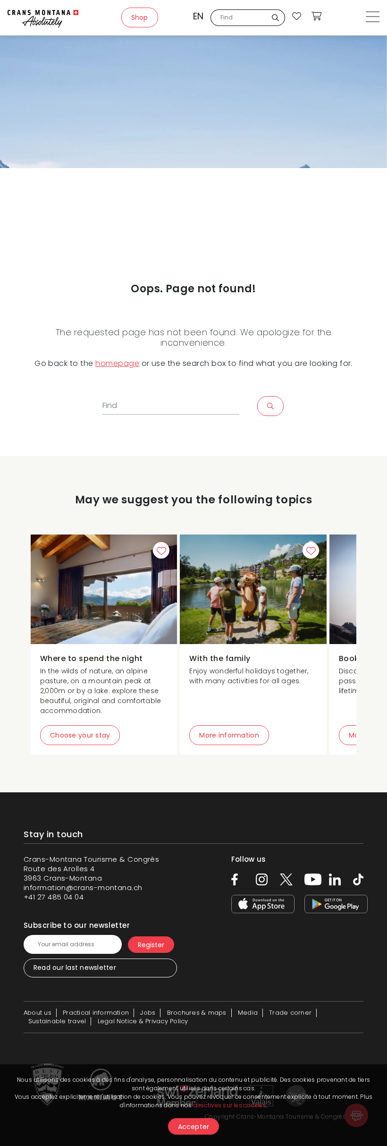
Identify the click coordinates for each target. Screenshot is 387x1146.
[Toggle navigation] (372, 18)
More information (229, 735)
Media (248, 1012)
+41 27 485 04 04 (54, 897)
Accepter (194, 1126)
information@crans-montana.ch (83, 887)
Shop (139, 17)
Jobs (147, 1012)
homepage (117, 363)
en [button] (198, 16)
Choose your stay (80, 735)
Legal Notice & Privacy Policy (143, 1021)
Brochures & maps (197, 1012)
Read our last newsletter (75, 967)
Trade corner (290, 1012)
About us (37, 1012)
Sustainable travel (57, 1021)
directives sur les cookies (230, 1105)
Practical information (96, 1012)
